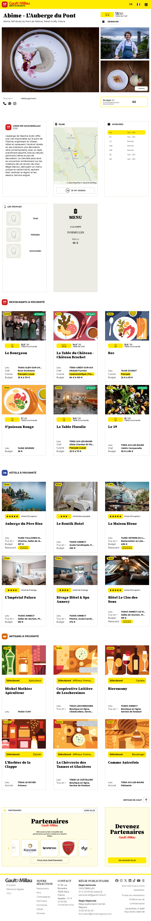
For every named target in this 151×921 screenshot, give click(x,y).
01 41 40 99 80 (86, 891)
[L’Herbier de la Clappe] (24, 754)
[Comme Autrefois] (127, 754)
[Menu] (146, 4)
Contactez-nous (66, 904)
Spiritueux (42, 901)
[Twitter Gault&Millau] (125, 881)
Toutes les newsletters (133, 895)
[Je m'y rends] (75, 158)
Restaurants (43, 888)
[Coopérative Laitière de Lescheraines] (76, 680)
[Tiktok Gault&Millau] (134, 881)
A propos (11, 885)
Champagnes (43, 896)
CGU (8, 893)
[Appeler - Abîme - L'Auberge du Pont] (5, 103)
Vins (39, 892)
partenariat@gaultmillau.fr (92, 895)
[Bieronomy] (127, 680)
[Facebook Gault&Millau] (116, 881)
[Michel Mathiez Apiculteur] (24, 680)
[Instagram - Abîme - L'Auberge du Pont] (15, 103)
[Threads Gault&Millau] (143, 881)
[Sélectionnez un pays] (138, 4)
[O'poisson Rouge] (24, 420)
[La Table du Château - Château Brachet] (76, 346)
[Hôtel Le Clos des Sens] (127, 591)
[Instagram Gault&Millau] (121, 881)
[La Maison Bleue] (127, 517)
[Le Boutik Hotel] (76, 517)
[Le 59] (127, 420)
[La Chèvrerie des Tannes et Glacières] (76, 754)
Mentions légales (15, 889)
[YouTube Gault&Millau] (138, 881)
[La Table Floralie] (76, 420)
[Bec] (127, 346)
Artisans (41, 913)
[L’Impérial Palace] (24, 591)
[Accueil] (19, 3)
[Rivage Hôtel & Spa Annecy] (76, 591)
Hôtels (40, 909)
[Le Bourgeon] (24, 346)
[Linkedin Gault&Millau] (130, 881)
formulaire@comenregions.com (95, 914)
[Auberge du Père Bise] (24, 517)
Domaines (42, 905)
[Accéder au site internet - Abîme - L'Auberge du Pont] (10, 103)
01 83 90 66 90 (86, 910)
